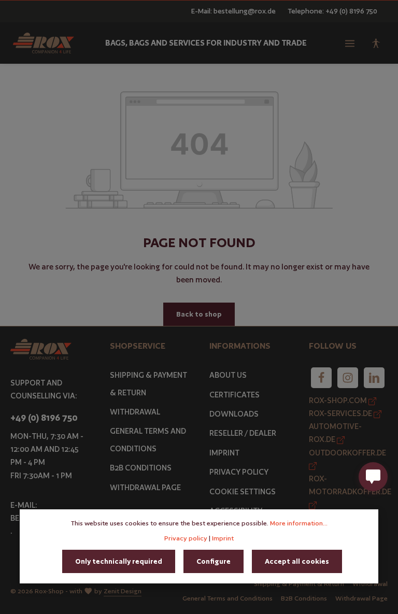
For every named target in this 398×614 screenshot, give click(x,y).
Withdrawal (135, 411)
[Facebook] (321, 377)
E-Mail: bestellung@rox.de (233, 11)
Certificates (234, 394)
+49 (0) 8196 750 (44, 417)
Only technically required (118, 561)
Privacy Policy (238, 471)
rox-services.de (341, 413)
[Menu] (350, 43)
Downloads (234, 413)
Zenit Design (122, 591)
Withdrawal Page (145, 487)
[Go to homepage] (43, 43)
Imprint (224, 452)
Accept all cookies (297, 561)
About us (228, 374)
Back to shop (199, 314)
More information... (299, 523)
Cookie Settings (242, 491)
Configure (213, 561)
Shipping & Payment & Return (148, 383)
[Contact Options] (373, 476)
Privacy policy (185, 538)
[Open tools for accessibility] (376, 43)
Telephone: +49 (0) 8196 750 (332, 11)
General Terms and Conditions (148, 439)
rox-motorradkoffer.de (350, 485)
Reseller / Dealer (242, 433)
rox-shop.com (338, 400)
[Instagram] (347, 377)
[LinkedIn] (374, 377)
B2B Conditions (141, 467)
